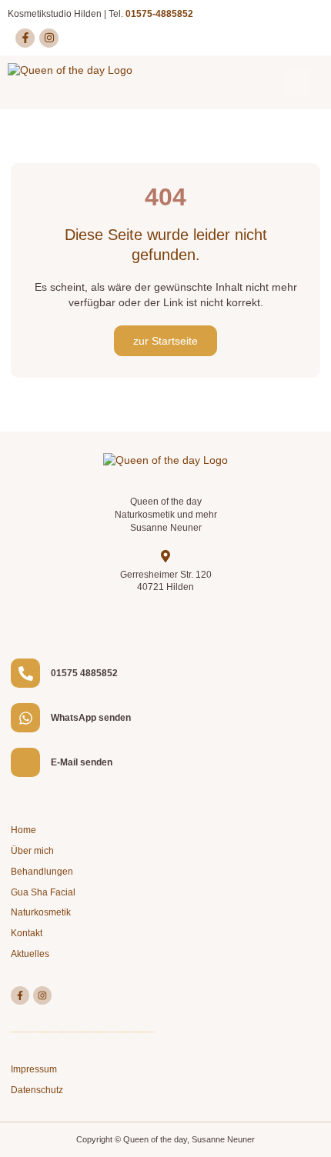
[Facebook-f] (25, 38)
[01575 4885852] (25, 673)
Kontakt (26, 933)
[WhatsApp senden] (25, 717)
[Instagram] (49, 38)
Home (23, 830)
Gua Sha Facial (43, 892)
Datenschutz (37, 1090)
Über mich (32, 850)
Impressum (34, 1069)
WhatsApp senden (91, 717)
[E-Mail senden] (25, 762)
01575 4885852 (84, 673)
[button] (298, 82)
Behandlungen (42, 871)
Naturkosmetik (41, 912)
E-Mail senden (81, 762)
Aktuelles (30, 954)
